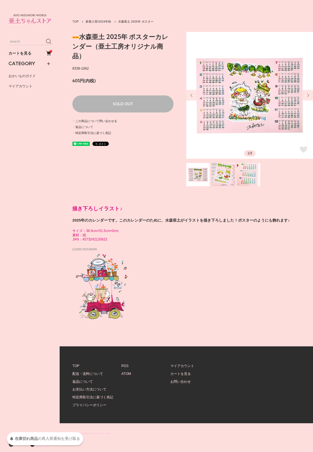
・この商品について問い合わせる (94, 121)
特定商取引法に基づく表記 (92, 397)
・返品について (82, 127)
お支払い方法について (89, 389)
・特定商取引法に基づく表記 (91, 133)
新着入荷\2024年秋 (98, 21)
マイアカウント (20, 86)
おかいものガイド (22, 76)
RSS (125, 366)
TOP (75, 21)
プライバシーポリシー (89, 405)
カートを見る (30, 53)
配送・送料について (87, 374)
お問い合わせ (180, 381)
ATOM (126, 374)
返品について (82, 381)
